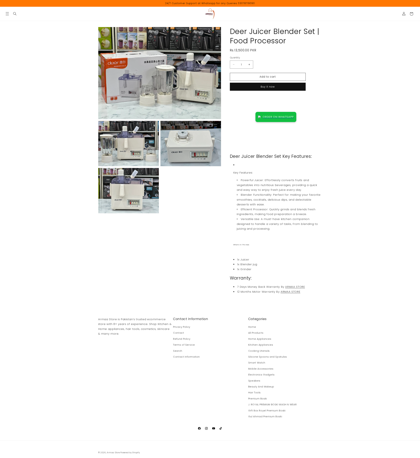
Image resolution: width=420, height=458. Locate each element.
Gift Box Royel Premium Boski (267, 410)
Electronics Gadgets (261, 374)
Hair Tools (254, 392)
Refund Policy (181, 339)
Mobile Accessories (260, 368)
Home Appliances (259, 339)
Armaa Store (113, 452)
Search (177, 351)
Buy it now (268, 86)
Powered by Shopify (130, 452)
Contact (178, 332)
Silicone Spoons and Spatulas (267, 356)
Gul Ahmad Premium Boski (265, 416)
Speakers (254, 380)
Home (252, 327)
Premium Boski (257, 398)
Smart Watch (256, 362)
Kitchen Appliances (260, 344)
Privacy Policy (181, 327)
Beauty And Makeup (261, 386)
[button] (7, 14)
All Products (255, 332)
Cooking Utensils (259, 351)
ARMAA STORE (295, 287)
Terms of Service (184, 344)
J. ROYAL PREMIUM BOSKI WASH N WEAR (272, 404)
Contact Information (186, 356)
